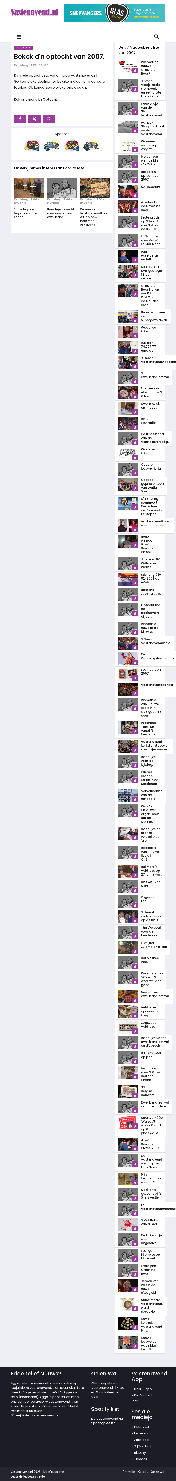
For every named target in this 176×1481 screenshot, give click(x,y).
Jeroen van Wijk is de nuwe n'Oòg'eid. (150, 1287)
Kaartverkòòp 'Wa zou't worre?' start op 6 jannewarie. (152, 1125)
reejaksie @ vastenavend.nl (36, 1415)
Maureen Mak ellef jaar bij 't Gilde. (151, 392)
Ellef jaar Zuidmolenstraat (154, 945)
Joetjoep (141, 1439)
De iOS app (143, 1389)
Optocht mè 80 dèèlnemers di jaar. (150, 611)
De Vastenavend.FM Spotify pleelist (107, 1420)
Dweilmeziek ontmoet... (150, 406)
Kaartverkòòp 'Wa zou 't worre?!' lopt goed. (152, 979)
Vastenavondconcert (158, 685)
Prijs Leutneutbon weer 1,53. (151, 1178)
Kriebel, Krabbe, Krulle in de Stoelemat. (149, 778)
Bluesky (140, 1452)
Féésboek (142, 1427)
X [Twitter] (142, 1446)
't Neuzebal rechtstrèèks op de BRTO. (151, 916)
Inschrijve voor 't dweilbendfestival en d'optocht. (155, 1042)
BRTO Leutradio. (148, 421)
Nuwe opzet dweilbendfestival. (155, 994)
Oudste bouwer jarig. (151, 466)
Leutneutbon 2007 (151, 671)
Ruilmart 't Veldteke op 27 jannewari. (151, 871)
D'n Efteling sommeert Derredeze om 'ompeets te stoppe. (151, 506)
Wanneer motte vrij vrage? (148, 145)
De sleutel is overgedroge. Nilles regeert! (151, 273)
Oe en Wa (157, 1471)
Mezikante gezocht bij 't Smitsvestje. (151, 1194)
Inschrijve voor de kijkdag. (148, 761)
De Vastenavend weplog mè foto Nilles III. (151, 1161)
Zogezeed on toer (151, 899)
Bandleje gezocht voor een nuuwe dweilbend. (60, 213)
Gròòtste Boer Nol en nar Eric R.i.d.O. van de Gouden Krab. (150, 295)
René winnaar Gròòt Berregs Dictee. (147, 544)
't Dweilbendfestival (155, 375)
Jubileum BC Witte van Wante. (150, 563)
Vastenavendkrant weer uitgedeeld (155, 523)
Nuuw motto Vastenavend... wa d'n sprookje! (152, 1306)
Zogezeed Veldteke (148, 1025)
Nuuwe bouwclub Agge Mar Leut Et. (149, 1343)
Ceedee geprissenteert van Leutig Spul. (152, 486)
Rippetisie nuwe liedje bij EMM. (149, 628)
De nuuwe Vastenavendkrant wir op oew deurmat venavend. (94, 217)
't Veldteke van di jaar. (149, 1222)
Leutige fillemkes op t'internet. (150, 1255)
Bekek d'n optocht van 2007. (59, 56)
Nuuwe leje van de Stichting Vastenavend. (152, 109)
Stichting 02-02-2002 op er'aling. (151, 578)
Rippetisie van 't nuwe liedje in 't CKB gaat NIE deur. (151, 708)
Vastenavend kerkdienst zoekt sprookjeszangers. (155, 746)
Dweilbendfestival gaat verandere (155, 1104)
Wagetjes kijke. (148, 329)
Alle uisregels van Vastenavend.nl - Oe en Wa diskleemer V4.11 (107, 1390)
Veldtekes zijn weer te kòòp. (149, 1011)
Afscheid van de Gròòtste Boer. (151, 206)
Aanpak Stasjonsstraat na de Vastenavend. (152, 128)
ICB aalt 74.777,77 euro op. (148, 347)
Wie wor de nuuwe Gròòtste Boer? (149, 68)
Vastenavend (24, 47)
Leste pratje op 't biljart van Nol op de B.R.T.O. (150, 223)
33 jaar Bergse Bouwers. (148, 1091)
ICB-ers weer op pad (151, 1055)
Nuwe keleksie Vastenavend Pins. (151, 1325)
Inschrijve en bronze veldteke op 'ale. (150, 835)
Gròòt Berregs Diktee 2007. (150, 1144)
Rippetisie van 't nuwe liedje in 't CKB (150, 854)
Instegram (142, 1433)
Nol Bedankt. (151, 187)
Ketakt (143, 1471)
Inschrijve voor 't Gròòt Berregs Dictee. (151, 1074)
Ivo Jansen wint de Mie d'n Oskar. (149, 160)
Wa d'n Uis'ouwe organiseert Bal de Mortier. (150, 814)
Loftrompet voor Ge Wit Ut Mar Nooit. (151, 240)
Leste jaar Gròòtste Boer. (148, 1270)
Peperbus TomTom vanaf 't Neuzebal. (148, 729)
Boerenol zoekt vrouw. (151, 592)
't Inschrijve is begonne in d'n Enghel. (25, 213)
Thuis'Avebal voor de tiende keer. (151, 931)
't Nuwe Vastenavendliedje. (156, 641)
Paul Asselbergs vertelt (150, 255)
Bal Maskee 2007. (150, 960)
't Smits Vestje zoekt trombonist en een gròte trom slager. (151, 88)
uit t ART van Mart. (151, 884)
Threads (140, 1459)
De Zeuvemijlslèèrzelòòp (157, 656)
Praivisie (128, 1471)
